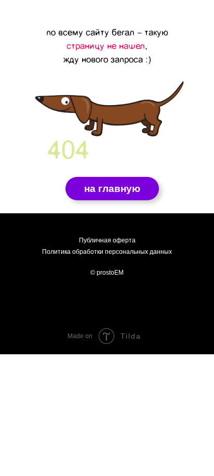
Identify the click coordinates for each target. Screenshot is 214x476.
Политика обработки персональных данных (107, 251)
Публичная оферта (107, 240)
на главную (112, 188)
